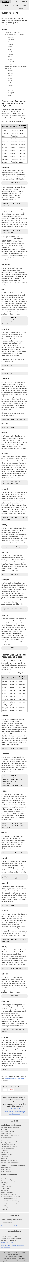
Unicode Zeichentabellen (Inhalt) (10, 1196)
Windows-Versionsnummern (9, 1208)
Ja (5, 1089)
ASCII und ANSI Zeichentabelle (10, 1177)
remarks (10, 54)
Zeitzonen (4, 1209)
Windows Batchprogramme (9, 1160)
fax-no (10, 78)
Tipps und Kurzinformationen (13, 1165)
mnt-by (10, 59)
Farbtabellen (4, 1184)
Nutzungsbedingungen (14, 1254)
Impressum (7, 1252)
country (10, 44)
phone (10, 75)
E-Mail (10, 80)
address (10, 73)
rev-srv (10, 52)
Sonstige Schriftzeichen (10, 1200)
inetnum (11, 37)
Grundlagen (4, 1150)
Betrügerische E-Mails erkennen (10, 1135)
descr (9, 42)
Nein (11, 1089)
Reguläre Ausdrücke (7, 1192)
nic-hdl (10, 83)
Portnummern (5, 1190)
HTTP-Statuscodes (6, 1186)
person (10, 71)
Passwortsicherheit (6, 1154)
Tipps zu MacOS (5, 1169)
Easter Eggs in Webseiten (8, 1143)
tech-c (10, 49)
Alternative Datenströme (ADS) (10, 1127)
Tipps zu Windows (6, 1171)
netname (11, 39)
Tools (15, 2)
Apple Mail (4, 1129)
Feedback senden (11, 1258)
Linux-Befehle (5, 1188)
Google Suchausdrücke (7, 1148)
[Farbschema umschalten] (27, 8)
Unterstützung (14, 1231)
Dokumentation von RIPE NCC (14, 1079)
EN (22, 9)
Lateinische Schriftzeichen (11, 1198)
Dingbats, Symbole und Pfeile (12, 1204)
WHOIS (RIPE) (5, 1158)
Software (5, 5)
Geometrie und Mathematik (11, 1202)
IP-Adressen (4, 1152)
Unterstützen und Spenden (15, 1256)
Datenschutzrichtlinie (19, 1252)
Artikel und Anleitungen (11, 1125)
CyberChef (4, 1139)
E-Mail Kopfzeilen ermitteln (9, 1144)
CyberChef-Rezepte (6, 1179)
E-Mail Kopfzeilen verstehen (9, 1146)
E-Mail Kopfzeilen (6, 1183)
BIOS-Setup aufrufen (7, 1137)
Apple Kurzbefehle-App (7, 1131)
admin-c (10, 47)
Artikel (24, 2)
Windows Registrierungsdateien (10, 1162)
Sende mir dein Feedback (10, 1225)
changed (11, 61)
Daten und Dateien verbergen (9, 1141)
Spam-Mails (4, 1156)
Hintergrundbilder (20, 5)
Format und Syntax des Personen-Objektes (16, 67)
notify (10, 57)
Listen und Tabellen (9, 1174)
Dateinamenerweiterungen (9, 1181)
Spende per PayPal (13, 1108)
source (10, 64)
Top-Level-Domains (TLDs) (8, 1194)
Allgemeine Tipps (6, 1167)
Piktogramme (7, 1206)
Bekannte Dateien (6, 1133)
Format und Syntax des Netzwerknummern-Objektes (14, 33)
